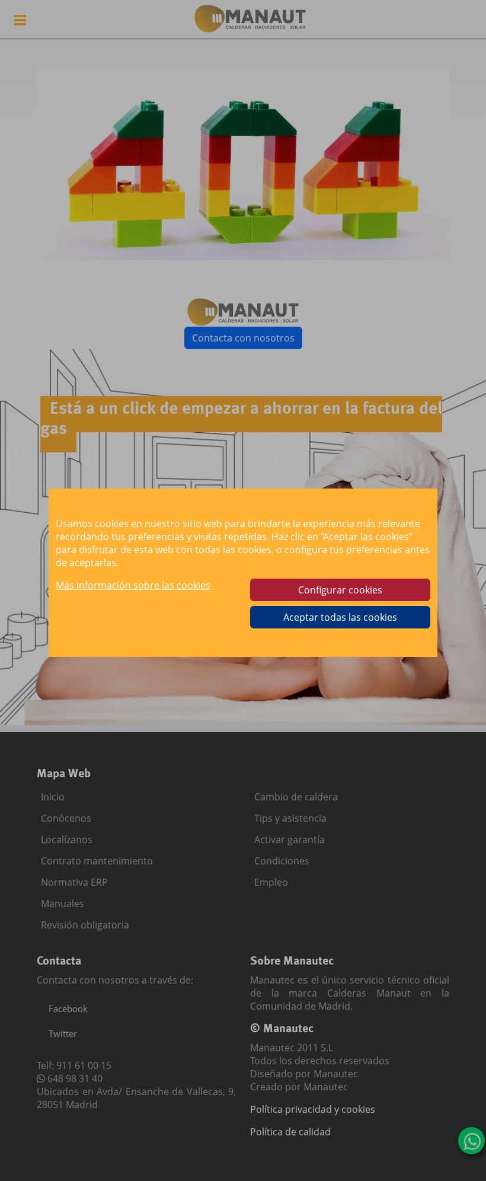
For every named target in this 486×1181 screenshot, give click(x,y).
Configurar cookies (340, 589)
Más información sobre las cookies (133, 585)
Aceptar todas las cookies (340, 617)
